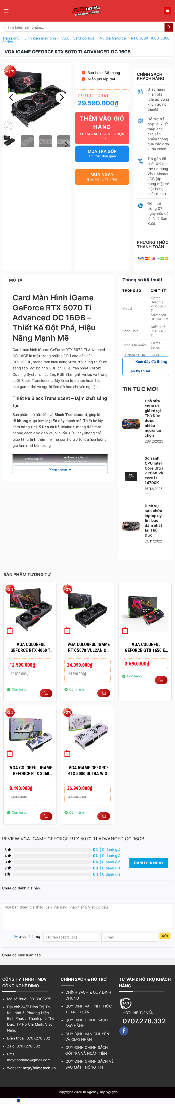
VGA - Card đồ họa (77, 38)
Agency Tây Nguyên (102, 1092)
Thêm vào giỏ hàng (102, 123)
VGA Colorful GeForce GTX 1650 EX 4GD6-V (146, 647)
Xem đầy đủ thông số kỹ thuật (149, 366)
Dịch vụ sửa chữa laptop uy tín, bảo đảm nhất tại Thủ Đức (153, 520)
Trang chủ (10, 38)
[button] (6, 10)
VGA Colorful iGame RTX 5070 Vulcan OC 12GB (88, 647)
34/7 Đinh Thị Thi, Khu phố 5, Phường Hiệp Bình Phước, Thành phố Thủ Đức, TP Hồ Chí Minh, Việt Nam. (30, 1018)
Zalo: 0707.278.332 (23, 1046)
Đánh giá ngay (149, 863)
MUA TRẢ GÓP (102, 151)
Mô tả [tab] (16, 280)
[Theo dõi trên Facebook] (124, 1030)
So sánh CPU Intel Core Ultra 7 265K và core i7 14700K (154, 470)
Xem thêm (58, 470)
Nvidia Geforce (113, 38)
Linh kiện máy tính (40, 38)
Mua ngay (102, 174)
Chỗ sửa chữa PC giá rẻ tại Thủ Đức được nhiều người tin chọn (153, 418)
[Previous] (11, 97)
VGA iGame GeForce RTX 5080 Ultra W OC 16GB (88, 771)
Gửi (165, 936)
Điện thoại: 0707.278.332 (28, 1038)
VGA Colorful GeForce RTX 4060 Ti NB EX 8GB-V (31, 647)
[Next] (61, 97)
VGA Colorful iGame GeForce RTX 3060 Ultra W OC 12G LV (31, 771)
